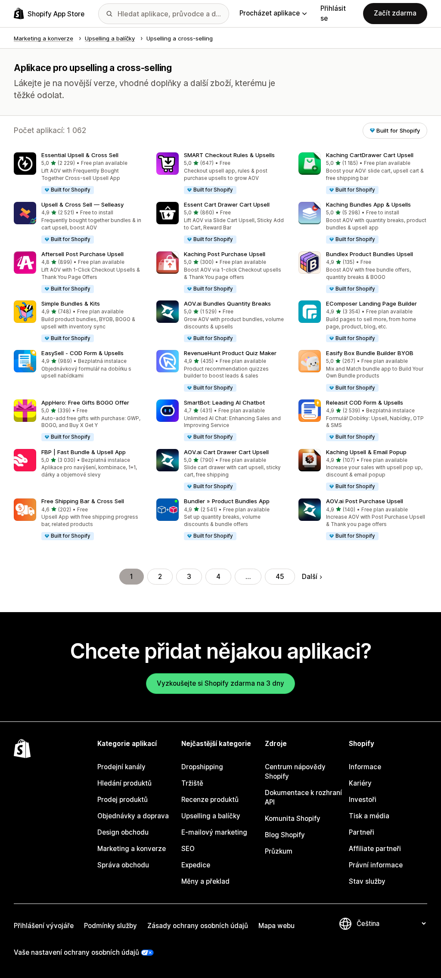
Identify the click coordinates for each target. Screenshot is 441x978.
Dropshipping (202, 767)
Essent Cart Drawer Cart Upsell (227, 204)
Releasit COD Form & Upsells (364, 402)
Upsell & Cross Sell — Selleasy (82, 204)
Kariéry (360, 783)
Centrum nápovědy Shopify (295, 771)
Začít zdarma (395, 13)
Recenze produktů (210, 799)
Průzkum (278, 851)
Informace (365, 767)
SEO (188, 849)
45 (280, 577)
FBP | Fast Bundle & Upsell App (83, 452)
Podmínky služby (110, 926)
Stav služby (367, 881)
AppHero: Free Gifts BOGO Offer (85, 402)
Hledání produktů (124, 783)
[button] (78, 173)
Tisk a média (369, 816)
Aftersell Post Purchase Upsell (82, 254)
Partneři (361, 832)
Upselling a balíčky (210, 816)
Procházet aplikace (269, 13)
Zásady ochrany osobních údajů (197, 926)
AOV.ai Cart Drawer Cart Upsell (226, 452)
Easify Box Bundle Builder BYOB (369, 353)
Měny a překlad (205, 881)
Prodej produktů (122, 799)
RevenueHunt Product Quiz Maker (230, 353)
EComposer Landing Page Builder (371, 303)
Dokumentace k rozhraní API (303, 797)
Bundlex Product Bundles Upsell (369, 254)
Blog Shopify (285, 835)
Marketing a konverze (131, 849)
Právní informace (376, 865)
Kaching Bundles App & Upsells (368, 204)
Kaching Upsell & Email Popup (366, 452)
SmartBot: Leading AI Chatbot (224, 402)
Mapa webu (276, 926)
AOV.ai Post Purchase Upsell (364, 501)
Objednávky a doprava (133, 816)
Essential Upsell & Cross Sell (79, 155)
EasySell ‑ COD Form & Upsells (82, 353)
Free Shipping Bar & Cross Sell (82, 501)
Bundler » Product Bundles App (227, 501)
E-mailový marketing (214, 832)
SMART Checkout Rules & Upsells (229, 155)
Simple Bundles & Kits (70, 303)
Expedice (195, 865)
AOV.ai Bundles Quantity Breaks (227, 303)
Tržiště (192, 783)
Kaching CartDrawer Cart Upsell (369, 155)
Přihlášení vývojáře (44, 926)
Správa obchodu (123, 865)
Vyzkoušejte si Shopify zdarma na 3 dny (220, 683)
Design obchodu (123, 832)
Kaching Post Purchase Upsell (224, 254)
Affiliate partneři (375, 849)
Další (309, 577)
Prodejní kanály (121, 767)
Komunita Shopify (292, 818)
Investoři (362, 799)
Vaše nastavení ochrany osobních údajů (76, 952)
